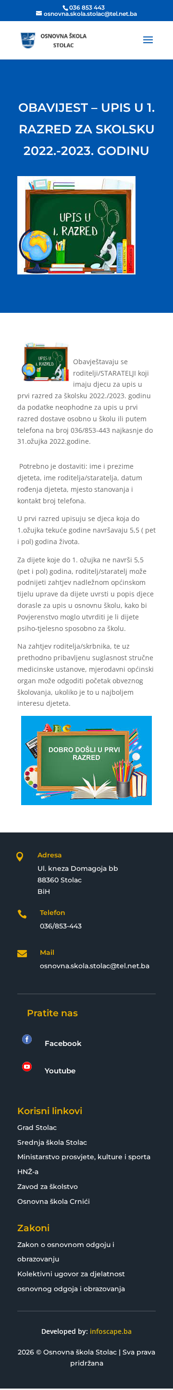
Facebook (63, 1043)
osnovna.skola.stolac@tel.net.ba (94, 966)
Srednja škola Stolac (52, 1142)
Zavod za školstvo (47, 1186)
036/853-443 (61, 926)
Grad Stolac (37, 1127)
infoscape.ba (111, 1331)
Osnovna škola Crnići (53, 1201)
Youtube (60, 1070)
